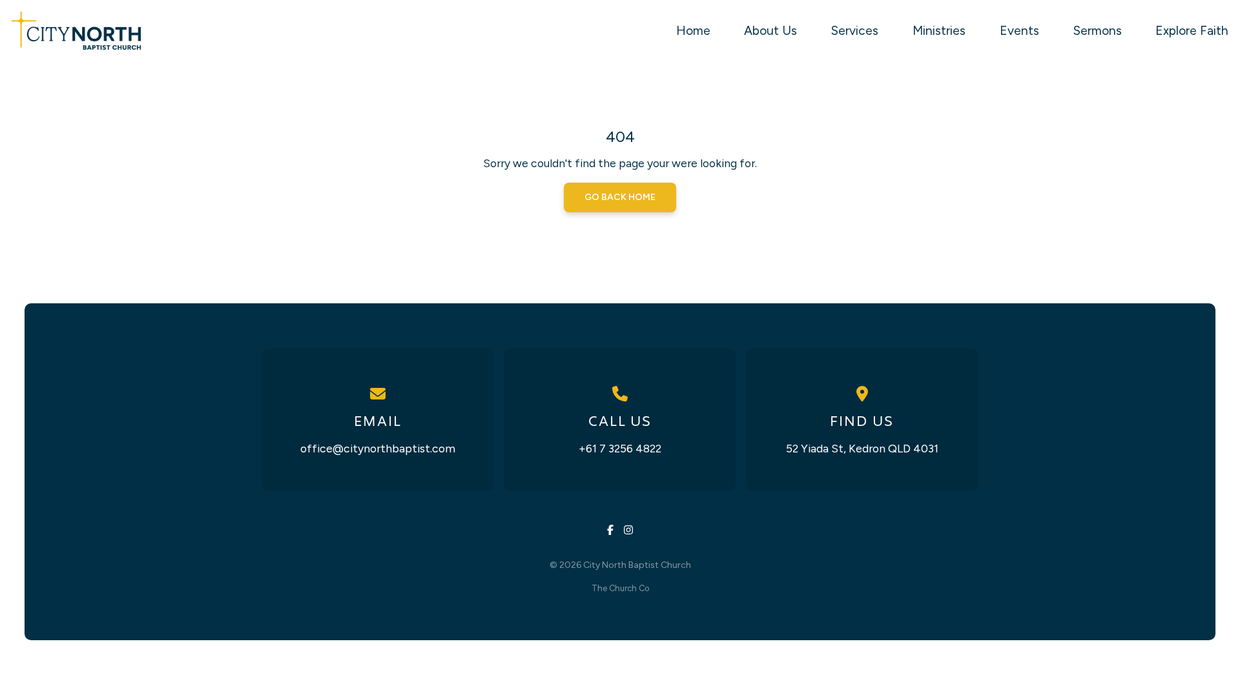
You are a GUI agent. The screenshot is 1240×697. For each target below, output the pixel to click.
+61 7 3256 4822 (620, 448)
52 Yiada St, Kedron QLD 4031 (862, 448)
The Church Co (620, 588)
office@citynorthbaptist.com (377, 448)
